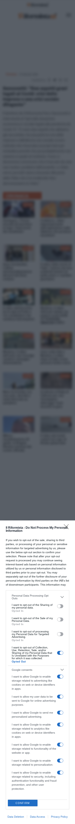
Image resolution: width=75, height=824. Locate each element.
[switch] (60, 606)
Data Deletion (16, 816)
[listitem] (37, 597)
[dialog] (37, 672)
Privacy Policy (59, 816)
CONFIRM (23, 803)
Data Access (37, 816)
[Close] (67, 528)
